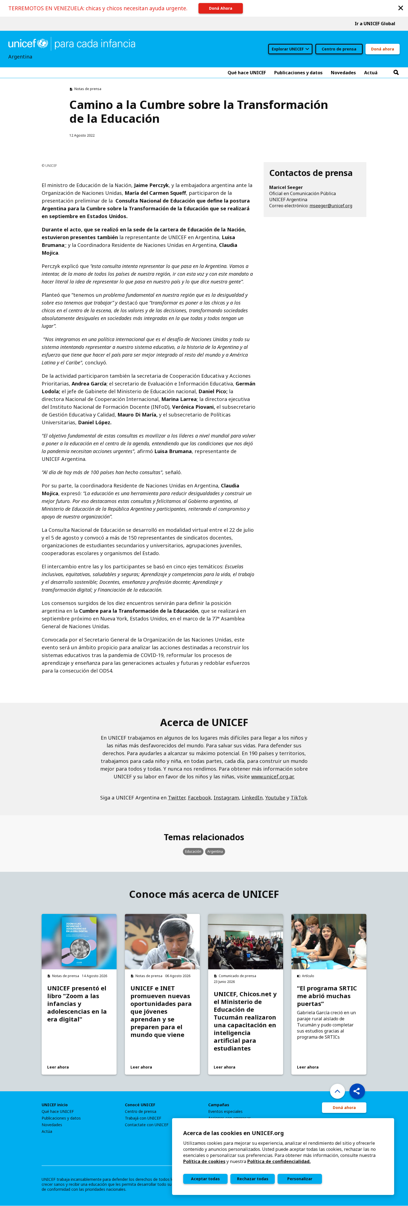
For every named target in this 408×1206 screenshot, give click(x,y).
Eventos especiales (225, 1111)
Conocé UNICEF (140, 1104)
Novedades (52, 1124)
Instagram (226, 797)
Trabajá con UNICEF (143, 1118)
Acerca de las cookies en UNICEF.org (233, 1133)
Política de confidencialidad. (279, 1161)
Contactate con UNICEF (146, 1124)
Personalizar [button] (299, 1178)
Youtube (275, 797)
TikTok (299, 797)
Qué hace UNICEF (58, 1111)
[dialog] (283, 1156)
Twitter (176, 797)
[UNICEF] (71, 43)
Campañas (218, 1104)
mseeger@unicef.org (330, 206)
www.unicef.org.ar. (272, 776)
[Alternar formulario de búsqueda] (396, 72)
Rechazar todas (252, 1178)
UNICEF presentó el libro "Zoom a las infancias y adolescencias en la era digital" (77, 1003)
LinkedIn (252, 797)
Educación (193, 851)
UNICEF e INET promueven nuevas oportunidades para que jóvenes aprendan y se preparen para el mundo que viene (161, 1011)
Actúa (47, 1131)
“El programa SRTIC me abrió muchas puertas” (327, 995)
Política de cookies (204, 1161)
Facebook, (200, 797)
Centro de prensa (339, 49)
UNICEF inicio (55, 1104)
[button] (401, 7)
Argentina (215, 851)
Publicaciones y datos (61, 1118)
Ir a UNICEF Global (375, 24)
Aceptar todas (205, 1178)
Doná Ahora (220, 8)
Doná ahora (382, 49)
